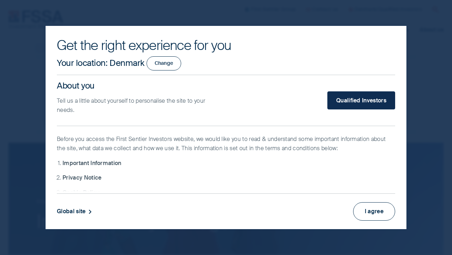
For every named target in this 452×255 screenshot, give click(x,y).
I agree (374, 211)
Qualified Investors (361, 100)
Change (164, 63)
